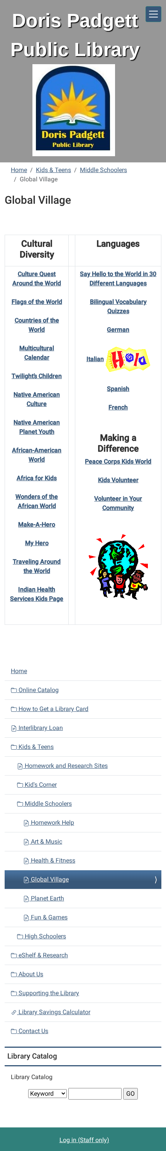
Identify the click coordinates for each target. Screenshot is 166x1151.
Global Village (49, 879)
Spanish (118, 388)
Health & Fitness (52, 860)
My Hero (37, 543)
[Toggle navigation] (153, 14)
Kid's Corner (40, 784)
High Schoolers (44, 936)
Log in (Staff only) (84, 1140)
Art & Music (45, 841)
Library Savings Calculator (53, 1012)
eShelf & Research (42, 955)
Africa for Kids (37, 478)
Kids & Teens (53, 170)
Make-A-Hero (36, 524)
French (118, 407)
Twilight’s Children (37, 376)
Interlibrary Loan (40, 728)
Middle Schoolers (103, 170)
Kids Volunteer (118, 480)
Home (19, 170)
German (118, 329)
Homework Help (51, 822)
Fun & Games (48, 917)
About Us (30, 974)
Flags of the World (37, 301)
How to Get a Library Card (52, 709)
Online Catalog (38, 690)
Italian (95, 359)
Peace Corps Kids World (118, 461)
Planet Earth (46, 898)
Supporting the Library (48, 993)
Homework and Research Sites (65, 765)
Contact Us (32, 1031)
